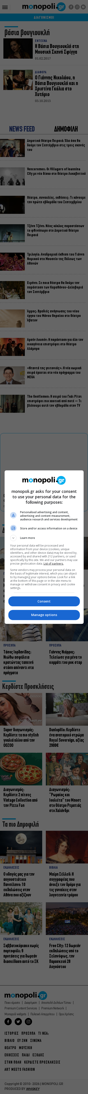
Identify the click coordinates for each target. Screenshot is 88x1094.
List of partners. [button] (54, 563)
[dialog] (44, 547)
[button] (44, 538)
